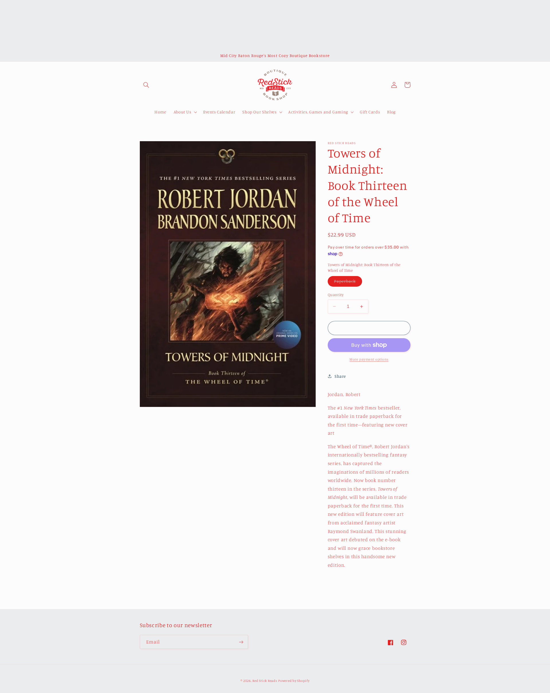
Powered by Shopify (293, 681)
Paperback (348, 282)
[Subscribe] (240, 642)
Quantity (335, 294)
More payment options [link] (368, 359)
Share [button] (340, 376)
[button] (146, 84)
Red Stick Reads (264, 681)
